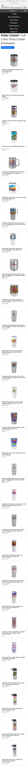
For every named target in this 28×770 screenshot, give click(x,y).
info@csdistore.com (14, 3)
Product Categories (7, 47)
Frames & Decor (13, 26)
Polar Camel (13, 20)
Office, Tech (13, 29)
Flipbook (13, 32)
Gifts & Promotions (13, 17)
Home (15, 14)
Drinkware (13, 23)
